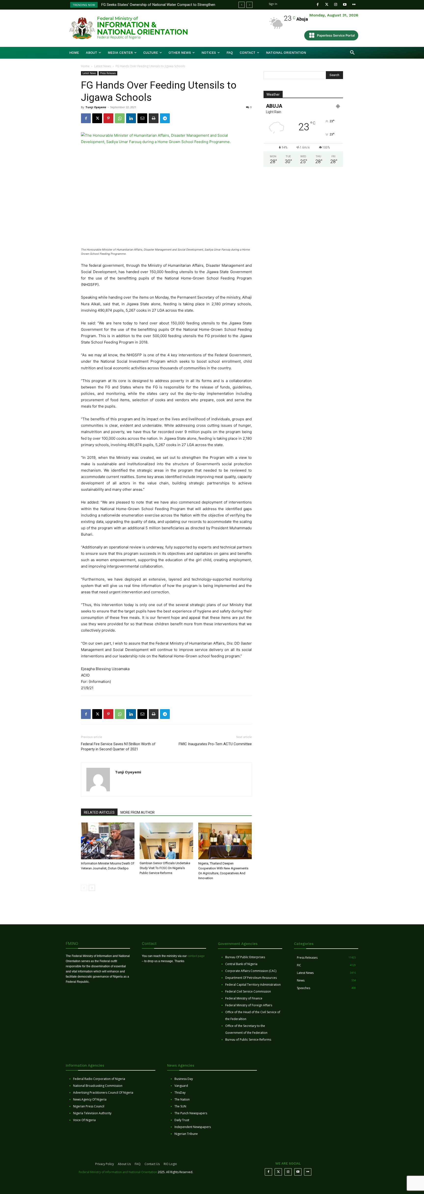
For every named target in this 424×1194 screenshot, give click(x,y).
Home (85, 66)
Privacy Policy (104, 1164)
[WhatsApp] (120, 118)
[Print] (154, 118)
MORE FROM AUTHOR (137, 812)
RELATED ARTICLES (99, 812)
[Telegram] (165, 118)
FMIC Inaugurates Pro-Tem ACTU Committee (215, 744)
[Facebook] (317, 4)
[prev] (241, 5)
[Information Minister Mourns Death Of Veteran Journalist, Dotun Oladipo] (107, 841)
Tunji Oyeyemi (95, 107)
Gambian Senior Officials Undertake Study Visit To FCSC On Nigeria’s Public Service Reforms (165, 868)
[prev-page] (84, 888)
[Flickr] (354, 4)
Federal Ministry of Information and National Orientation (118, 1172)
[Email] (142, 118)
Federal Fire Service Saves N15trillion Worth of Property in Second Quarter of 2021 (118, 746)
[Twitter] (326, 4)
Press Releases (108, 73)
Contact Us (152, 1164)
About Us (124, 1164)
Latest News (102, 66)
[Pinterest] (108, 118)
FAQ (138, 1164)
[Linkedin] (131, 118)
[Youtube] (345, 4)
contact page (196, 956)
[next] (249, 5)
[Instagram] (335, 4)
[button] (352, 53)
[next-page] (92, 888)
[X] (97, 118)
